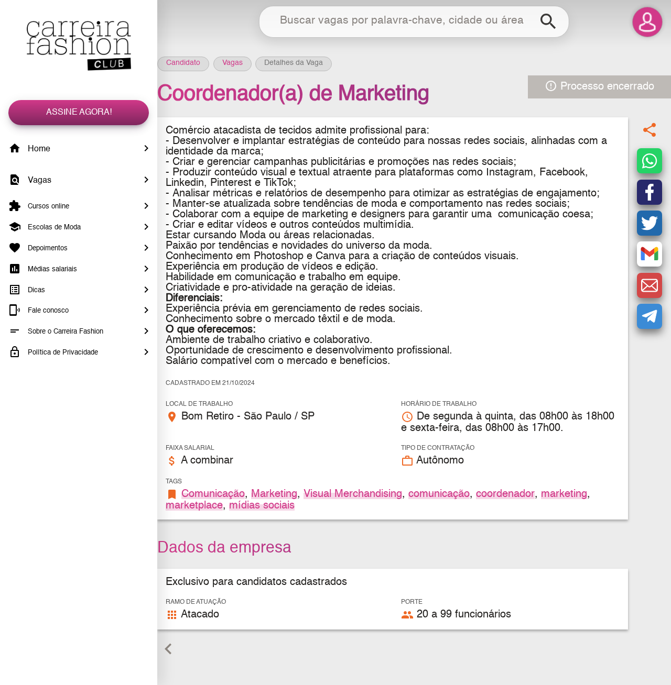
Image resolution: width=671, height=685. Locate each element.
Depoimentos (47, 248)
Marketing (274, 494)
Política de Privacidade (62, 352)
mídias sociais (262, 506)
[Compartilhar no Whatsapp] (649, 161)
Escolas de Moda (53, 227)
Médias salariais (51, 269)
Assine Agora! (79, 112)
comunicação (439, 494)
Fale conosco (47, 310)
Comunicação (213, 494)
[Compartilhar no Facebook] (649, 192)
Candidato (183, 63)
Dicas (35, 289)
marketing (564, 494)
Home (38, 149)
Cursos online (47, 206)
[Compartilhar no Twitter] (649, 223)
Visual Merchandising (353, 494)
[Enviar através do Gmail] (649, 254)
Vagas (38, 180)
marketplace (194, 506)
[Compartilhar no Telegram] (649, 316)
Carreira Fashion (78, 46)
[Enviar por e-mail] (649, 285)
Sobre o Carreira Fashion (64, 331)
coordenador (505, 494)
